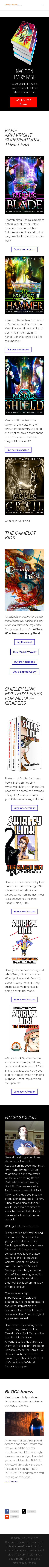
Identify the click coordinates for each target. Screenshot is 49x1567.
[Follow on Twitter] (24, 1511)
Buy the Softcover (24, 651)
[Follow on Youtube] (7, 1517)
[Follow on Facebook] (7, 1511)
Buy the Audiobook (24, 661)
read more (11, 1481)
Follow (14, 1511)
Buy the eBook (24, 642)
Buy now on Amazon (24, 249)
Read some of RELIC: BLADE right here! (23, 1441)
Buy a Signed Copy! (24, 671)
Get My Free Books (23, 102)
